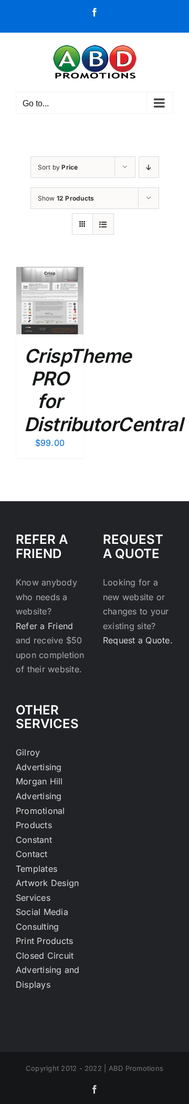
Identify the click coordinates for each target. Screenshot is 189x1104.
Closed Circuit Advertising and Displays (48, 970)
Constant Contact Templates (36, 854)
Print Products (44, 941)
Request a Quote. (138, 640)
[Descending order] (149, 167)
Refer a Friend (44, 626)
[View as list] (103, 224)
